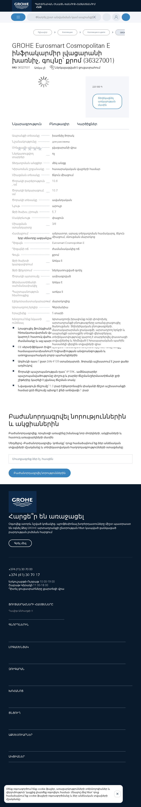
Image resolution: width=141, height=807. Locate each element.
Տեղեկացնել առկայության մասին (107, 101)
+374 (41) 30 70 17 (24, 575)
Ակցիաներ (17, 756)
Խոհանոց (16, 691)
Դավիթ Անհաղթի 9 (21, 610)
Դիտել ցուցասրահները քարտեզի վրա (36, 588)
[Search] (29, 17)
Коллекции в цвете (96, 32)
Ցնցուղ (14, 712)
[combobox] (64, 17)
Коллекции (67, 32)
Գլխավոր (42, 32)
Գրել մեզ (20, 543)
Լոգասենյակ (19, 647)
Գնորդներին (19, 624)
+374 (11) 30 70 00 (20, 569)
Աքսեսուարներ (20, 734)
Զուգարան (16, 669)
